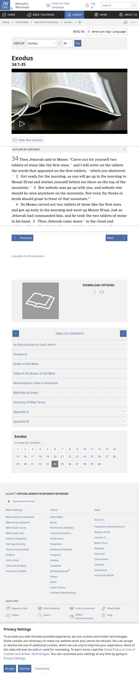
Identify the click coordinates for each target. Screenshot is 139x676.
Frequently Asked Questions (109, 526)
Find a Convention (82, 609)
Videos (53, 576)
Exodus (68, 22)
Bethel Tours (101, 542)
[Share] (125, 22)
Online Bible (22, 22)
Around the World (104, 575)
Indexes (54, 560)
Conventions (101, 559)
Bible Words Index (25, 393)
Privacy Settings (14, 658)
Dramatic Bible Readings (63, 592)
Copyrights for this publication (28, 256)
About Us (99, 519)
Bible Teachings (14, 509)
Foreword (20, 354)
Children (10, 554)
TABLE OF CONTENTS (69, 334)
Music (53, 582)
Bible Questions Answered (20, 517)
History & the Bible (16, 571)
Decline (25, 669)
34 (15, 158)
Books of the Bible (25, 364)
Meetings (99, 548)
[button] (40, 15)
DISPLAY (19, 43)
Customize (42, 669)
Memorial (99, 553)
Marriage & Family (16, 544)
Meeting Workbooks (61, 549)
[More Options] (133, 22)
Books (53, 522)
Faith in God (12, 560)
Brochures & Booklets (61, 527)
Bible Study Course (16, 527)
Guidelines (55, 565)
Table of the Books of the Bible (34, 373)
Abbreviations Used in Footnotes (35, 383)
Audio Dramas (57, 587)
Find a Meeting (49, 609)
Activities (99, 564)
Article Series (57, 538)
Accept (9, 669)
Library (6, 22)
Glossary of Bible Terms (29, 402)
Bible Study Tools (15, 533)
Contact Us (100, 537)
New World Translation (46, 22)
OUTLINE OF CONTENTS (27, 442)
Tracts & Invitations (60, 533)
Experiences (100, 570)
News (97, 509)
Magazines (56, 544)
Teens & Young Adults (17, 549)
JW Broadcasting (60, 571)
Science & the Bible (16, 565)
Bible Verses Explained (18, 522)
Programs (55, 554)
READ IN (78, 32)
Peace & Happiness (16, 538)
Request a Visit (102, 532)
